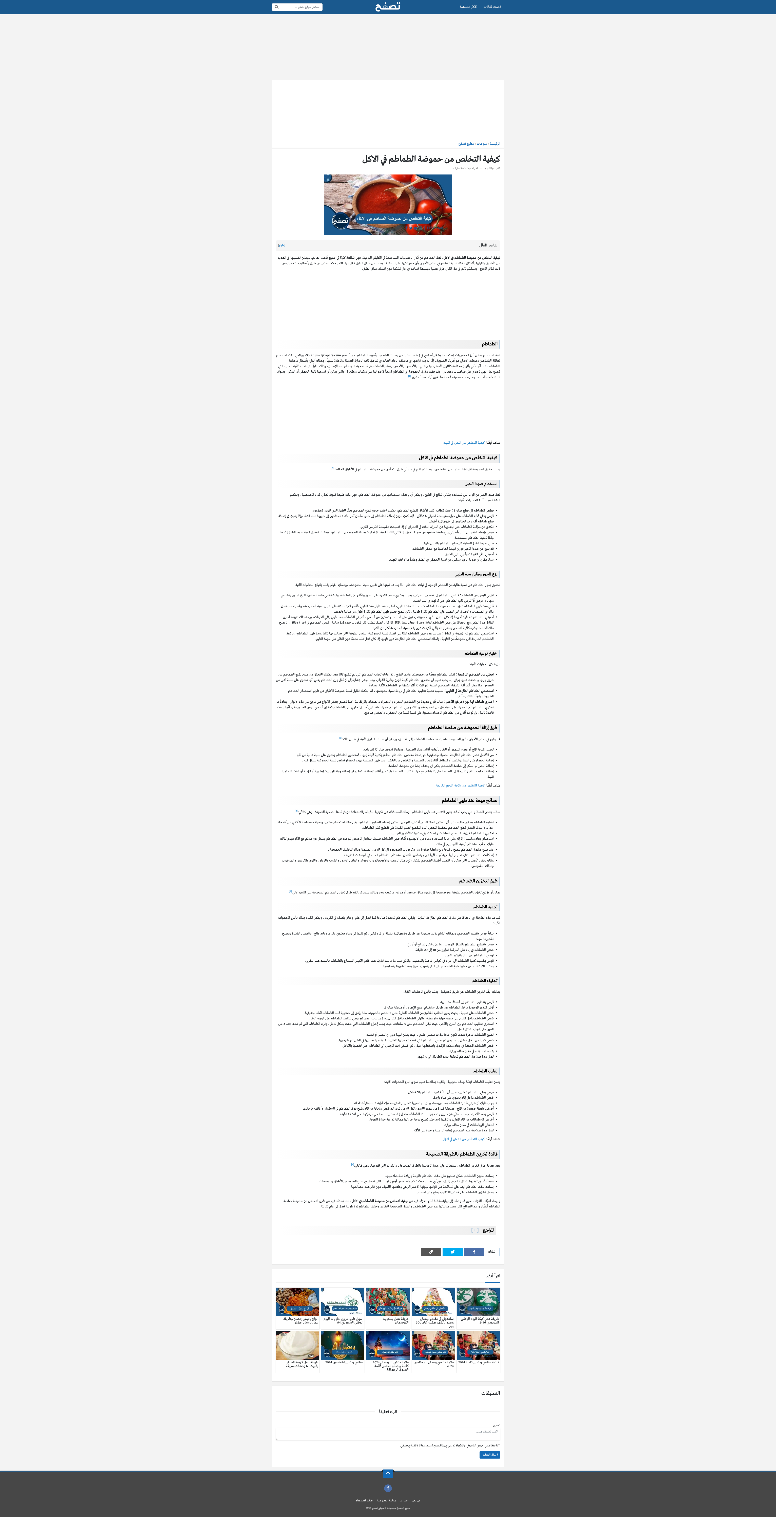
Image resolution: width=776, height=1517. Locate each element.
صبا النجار (490, 168)
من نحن (416, 1500)
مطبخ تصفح (466, 144)
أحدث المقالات (492, 7)
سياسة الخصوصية (386, 1500)
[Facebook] (474, 1252)
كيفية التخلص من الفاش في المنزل (464, 1139)
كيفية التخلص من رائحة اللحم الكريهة (460, 785)
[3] (296, 811)
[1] (409, 376)
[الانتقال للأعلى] (388, 1473)
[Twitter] (453, 1252)
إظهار (282, 245)
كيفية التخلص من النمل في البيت (464, 443)
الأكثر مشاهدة (469, 7)
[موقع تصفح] (388, 7)
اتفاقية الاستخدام (364, 1500)
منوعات (482, 144)
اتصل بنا (404, 1500)
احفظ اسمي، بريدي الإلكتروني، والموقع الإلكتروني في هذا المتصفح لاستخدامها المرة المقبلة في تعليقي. (448, 1445)
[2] (332, 468)
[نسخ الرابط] (431, 1252)
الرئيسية (495, 144)
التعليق (496, 1425)
